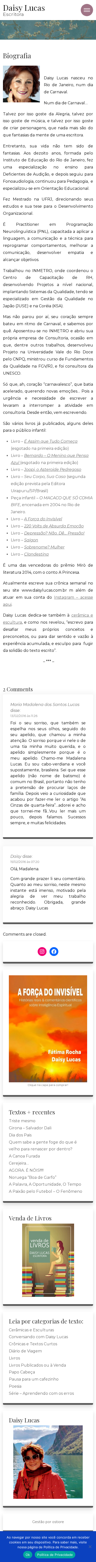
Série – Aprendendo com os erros (41, 1393)
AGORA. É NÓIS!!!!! (26, 1170)
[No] (89, 1546)
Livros (14, 1358)
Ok (28, 1555)
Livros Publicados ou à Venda (37, 1365)
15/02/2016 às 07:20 (24, 862)
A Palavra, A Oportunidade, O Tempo (45, 1184)
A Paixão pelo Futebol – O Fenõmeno (45, 1191)
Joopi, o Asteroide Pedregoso (52, 469)
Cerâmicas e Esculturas (31, 1330)
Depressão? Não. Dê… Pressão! (54, 533)
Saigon (31, 540)
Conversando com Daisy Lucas (38, 1337)
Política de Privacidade (55, 1555)
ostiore (58, 1522)
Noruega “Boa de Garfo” (32, 1177)
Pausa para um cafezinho (34, 1379)
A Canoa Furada (24, 1156)
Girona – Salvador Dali (30, 1128)
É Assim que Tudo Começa (51, 441)
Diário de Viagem (25, 1351)
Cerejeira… (19, 1163)
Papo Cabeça (22, 1372)
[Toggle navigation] (87, 10)
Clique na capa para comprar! (48, 1085)
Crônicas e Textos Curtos (33, 1344)
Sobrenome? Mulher (44, 547)
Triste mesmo (22, 1121)
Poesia (15, 1386)
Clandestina (36, 554)
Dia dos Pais (20, 1135)
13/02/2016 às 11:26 (23, 716)
